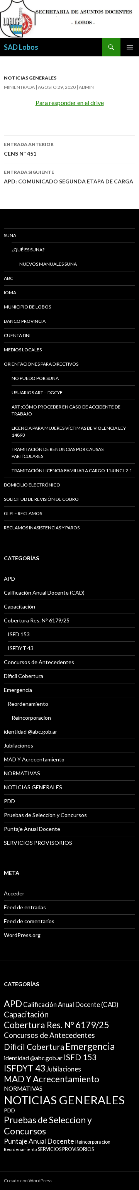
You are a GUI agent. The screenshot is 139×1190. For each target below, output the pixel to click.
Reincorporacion (31, 717)
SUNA (10, 235)
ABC (8, 278)
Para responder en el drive (70, 102)
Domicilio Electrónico (32, 485)
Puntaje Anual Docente (32, 829)
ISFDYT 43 (21, 648)
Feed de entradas (25, 907)
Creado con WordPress (28, 1180)
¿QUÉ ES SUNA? (28, 250)
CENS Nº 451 (29, 149)
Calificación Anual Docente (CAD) (44, 592)
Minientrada (19, 87)
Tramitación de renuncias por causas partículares (57, 452)
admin (86, 87)
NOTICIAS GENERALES (30, 78)
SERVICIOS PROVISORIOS (38, 842)
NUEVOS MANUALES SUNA (48, 264)
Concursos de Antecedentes (39, 662)
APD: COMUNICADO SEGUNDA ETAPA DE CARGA (68, 177)
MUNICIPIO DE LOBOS (27, 307)
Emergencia (18, 690)
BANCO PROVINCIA (25, 321)
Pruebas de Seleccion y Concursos (45, 815)
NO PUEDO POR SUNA (35, 378)
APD (9, 578)
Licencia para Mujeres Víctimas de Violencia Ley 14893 (69, 431)
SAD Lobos (21, 47)
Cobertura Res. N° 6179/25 (37, 620)
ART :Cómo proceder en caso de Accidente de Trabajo (66, 410)
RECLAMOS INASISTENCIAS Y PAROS (42, 528)
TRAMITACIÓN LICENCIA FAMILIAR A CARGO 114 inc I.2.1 (72, 470)
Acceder (14, 893)
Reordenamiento (28, 703)
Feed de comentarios (29, 921)
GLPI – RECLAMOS (23, 513)
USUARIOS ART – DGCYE (37, 392)
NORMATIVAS (22, 773)
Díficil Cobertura (23, 676)
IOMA (10, 292)
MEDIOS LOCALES (23, 350)
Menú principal (129, 47)
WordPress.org (22, 935)
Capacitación (19, 606)
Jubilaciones (18, 745)
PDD (9, 801)
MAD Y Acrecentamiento (34, 759)
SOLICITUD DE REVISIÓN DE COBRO (41, 499)
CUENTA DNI (17, 335)
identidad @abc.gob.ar (30, 731)
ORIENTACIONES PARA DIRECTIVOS (41, 364)
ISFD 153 (19, 634)
